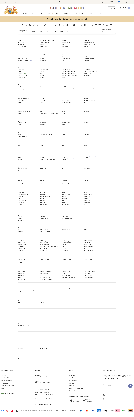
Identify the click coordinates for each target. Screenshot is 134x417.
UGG (19, 302)
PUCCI (85, 248)
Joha (63, 157)
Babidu (20, 55)
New (68, 32)
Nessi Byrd (65, 217)
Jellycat (42, 157)
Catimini (42, 71)
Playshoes (65, 250)
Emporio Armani (66, 102)
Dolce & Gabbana (45, 88)
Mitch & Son (65, 204)
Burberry (86, 60)
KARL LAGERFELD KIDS (24, 168)
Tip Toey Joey (44, 290)
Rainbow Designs (23, 261)
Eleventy (42, 98)
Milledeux (42, 198)
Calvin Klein (21, 69)
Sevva (19, 277)
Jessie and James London (48, 159)
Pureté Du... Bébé (88, 250)
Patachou (20, 250)
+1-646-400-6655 (43, 392)
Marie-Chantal (22, 200)
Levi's (41, 184)
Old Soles (20, 231)
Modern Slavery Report (76, 391)
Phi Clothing (65, 241)
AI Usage (72, 411)
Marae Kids (21, 196)
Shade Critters (22, 279)
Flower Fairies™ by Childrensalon (49, 113)
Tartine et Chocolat (23, 288)
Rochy (64, 261)
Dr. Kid (85, 86)
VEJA (19, 316)
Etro (85, 102)
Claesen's (87, 69)
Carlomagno (44, 69)
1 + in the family (22, 360)
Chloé (63, 77)
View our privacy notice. (109, 390)
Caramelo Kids (22, 77)
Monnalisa (87, 196)
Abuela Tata (21, 44)
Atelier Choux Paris (89, 44)
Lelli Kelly (42, 182)
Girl (47, 32)
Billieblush (43, 60)
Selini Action (21, 275)
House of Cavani (23, 136)
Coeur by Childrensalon (91, 71)
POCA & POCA (88, 241)
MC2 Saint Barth (22, 206)
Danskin (20, 86)
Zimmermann (44, 348)
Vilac (63, 314)
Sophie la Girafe (66, 271)
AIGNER (42, 44)
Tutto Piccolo (87, 288)
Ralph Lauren (21, 263)
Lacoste (20, 180)
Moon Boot (87, 198)
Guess (86, 123)
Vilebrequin (87, 314)
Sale (61, 32)
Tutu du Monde (88, 290)
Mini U (63, 192)
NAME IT (20, 217)
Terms (57, 411)
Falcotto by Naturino (24, 111)
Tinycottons (43, 288)
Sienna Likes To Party (46, 271)
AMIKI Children (66, 42)
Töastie (86, 292)
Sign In (18, 2)
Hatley (19, 134)
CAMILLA (20, 71)
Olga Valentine (44, 229)
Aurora (86, 46)
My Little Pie (87, 206)
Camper (22, 73)
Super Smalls (88, 275)
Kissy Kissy (87, 168)
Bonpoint (86, 55)
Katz (19, 170)
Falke (19, 113)
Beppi (41, 57)
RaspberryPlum (44, 259)
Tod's (41, 292)
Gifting (3, 391)
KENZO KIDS (43, 168)
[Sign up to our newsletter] (130, 386)
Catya (41, 73)
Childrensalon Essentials (69, 71)
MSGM (86, 204)
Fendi (41, 111)
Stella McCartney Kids (68, 277)
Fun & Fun (87, 111)
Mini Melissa (43, 204)
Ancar (63, 44)
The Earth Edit (110, 399)
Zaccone (20, 348)
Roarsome (43, 263)
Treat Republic (66, 290)
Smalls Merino (44, 273)
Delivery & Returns (6, 380)
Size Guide (4, 383)
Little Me (86, 180)
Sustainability (73, 380)
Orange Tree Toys (45, 231)
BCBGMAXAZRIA (22, 59)
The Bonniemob (22, 292)
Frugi (63, 113)
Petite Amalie (43, 250)
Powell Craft (87, 244)
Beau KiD (42, 55)
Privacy (64, 411)
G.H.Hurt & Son (22, 123)
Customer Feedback (7, 385)
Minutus (64, 196)
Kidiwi (63, 168)
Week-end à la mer (23, 325)
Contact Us (4, 375)
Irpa (63, 145)
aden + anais (22, 46)
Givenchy (42, 124)
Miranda (64, 200)
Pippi (63, 246)
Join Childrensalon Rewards (115, 395)
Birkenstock (65, 55)
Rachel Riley (21, 259)
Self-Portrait (21, 273)
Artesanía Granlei (89, 42)
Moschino (87, 200)
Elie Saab (42, 100)
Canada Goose (22, 75)
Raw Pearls (43, 261)
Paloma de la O (22, 244)
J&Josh (20, 157)
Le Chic (42, 180)
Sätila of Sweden (89, 277)
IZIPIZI (85, 145)
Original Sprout (66, 229)
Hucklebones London (46, 134)
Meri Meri (42, 194)
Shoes (55, 32)
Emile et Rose (65, 100)
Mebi (19, 208)
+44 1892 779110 (48, 395)
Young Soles (21, 337)
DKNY (41, 86)
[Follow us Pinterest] (12, 411)
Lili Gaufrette (65, 182)
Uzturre (42, 302)
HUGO (63, 134)
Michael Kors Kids (45, 196)
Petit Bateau (43, 248)
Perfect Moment (44, 244)
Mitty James (69, 206)
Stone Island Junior (89, 271)
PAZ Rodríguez (44, 241)
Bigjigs (42, 59)
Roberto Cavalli (66, 259)
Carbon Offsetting (8, 393)
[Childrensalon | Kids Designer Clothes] (11, 10)
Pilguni (64, 244)
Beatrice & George (26, 60)
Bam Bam (21, 57)
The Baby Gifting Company (26, 290)
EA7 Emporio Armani (24, 98)
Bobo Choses (66, 59)
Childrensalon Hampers (69, 73)
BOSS (85, 57)
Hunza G (86, 134)
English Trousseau (89, 100)
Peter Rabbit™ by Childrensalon (49, 246)
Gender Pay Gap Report (76, 388)
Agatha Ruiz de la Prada (47, 40)
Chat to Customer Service (43, 376)
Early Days (21, 100)
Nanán (20, 218)
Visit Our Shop (73, 375)
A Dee (19, 40)
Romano (86, 261)
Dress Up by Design (89, 88)
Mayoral (20, 204)
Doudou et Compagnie (69, 88)
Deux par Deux (22, 90)
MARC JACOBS (22, 198)
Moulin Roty (87, 202)
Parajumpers (21, 246)
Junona (89, 157)
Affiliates (71, 385)
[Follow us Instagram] (7, 411)
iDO (19, 145)
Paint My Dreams (22, 241)
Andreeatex (65, 46)
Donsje (64, 86)
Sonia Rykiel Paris (45, 277)
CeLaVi (42, 77)
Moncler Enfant (88, 194)
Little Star (86, 182)
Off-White (20, 229)
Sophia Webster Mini (46, 279)
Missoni (64, 202)
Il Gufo (41, 145)
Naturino (42, 217)
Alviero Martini (44, 46)
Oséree (86, 229)
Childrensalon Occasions (69, 75)
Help (2, 388)
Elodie (41, 102)
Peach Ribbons (44, 243)
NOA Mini (86, 218)
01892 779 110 (41, 387)
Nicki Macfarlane (67, 218)
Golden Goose (66, 123)
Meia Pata (43, 192)
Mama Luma (21, 192)
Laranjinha (21, 184)
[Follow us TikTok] (17, 411)
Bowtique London (89, 59)
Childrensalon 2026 (35, 411)
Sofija (41, 275)
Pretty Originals (88, 246)
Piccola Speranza (67, 243)
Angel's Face (87, 40)
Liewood (64, 180)
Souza (64, 273)
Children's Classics (67, 69)
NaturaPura (21, 220)
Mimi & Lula (43, 200)
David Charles (22, 88)
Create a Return (6, 378)
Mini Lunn (42, 202)
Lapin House (21, 182)
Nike (85, 217)
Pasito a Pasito (22, 248)
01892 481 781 (49, 399)
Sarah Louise (21, 271)
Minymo (64, 198)
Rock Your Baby (88, 259)
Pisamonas (65, 248)
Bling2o (64, 57)
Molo (85, 192)
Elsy (63, 98)
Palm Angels (21, 243)
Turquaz (64, 292)
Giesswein (43, 123)
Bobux (63, 60)
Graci (63, 124)
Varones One (21, 314)
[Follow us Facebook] (2, 411)
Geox (19, 124)
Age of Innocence (45, 42)
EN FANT (86, 98)
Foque (63, 111)
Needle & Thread (44, 218)
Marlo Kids (21, 202)
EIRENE (19, 102)
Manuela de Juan (23, 194)
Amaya (64, 40)
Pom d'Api (87, 243)
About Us (72, 378)
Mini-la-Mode (66, 194)
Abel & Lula (21, 42)
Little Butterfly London (68, 184)
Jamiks (20, 159)
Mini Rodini (43, 206)
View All (34, 32)
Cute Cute (87, 75)
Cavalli (42, 75)
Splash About (66, 275)
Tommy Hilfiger (66, 288)
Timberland (21, 294)
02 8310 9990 (45, 390)
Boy (41, 32)
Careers (71, 383)
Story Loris (87, 273)
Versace (42, 314)
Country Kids (87, 73)
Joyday (67, 159)
